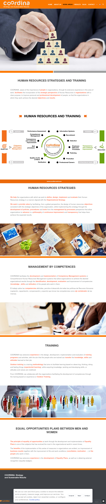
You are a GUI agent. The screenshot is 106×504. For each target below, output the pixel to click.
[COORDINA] (4, 501)
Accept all (71, 495)
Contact (91, 4)
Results (77, 4)
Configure (87, 495)
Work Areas (68, 4)
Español (96, 501)
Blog (84, 4)
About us (57, 4)
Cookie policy (34, 500)
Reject (79, 495)
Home (50, 4)
